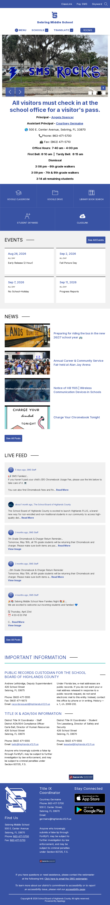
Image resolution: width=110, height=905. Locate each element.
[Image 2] (94, 93)
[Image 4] (104, 93)
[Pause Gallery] (103, 88)
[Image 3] (99, 93)
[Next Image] (19, 92)
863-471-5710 (17, 840)
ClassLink (66, 4)
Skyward (97, 4)
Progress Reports (70, 291)
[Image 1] (90, 93)
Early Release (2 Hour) (21, 262)
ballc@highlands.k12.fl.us (25, 744)
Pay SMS (82, 4)
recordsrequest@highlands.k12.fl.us (31, 704)
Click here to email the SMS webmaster (66, 878)
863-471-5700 (21, 836)
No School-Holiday (19, 291)
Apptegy (61, 901)
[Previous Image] (10, 92)
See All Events (96, 240)
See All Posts (13, 438)
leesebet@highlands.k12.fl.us (79, 744)
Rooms (87, 30)
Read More (62, 489)
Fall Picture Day (69, 262)
